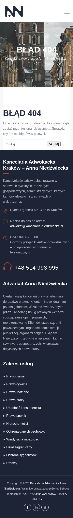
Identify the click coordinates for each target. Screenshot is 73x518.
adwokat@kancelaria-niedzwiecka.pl (36, 226)
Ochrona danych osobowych (26, 431)
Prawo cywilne (16, 384)
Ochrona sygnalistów (21, 455)
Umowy (11, 463)
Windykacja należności (23, 439)
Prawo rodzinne (17, 392)
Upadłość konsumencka (23, 408)
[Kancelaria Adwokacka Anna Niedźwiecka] (14, 11)
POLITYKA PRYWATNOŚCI (39, 493)
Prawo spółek (16, 415)
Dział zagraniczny (19, 447)
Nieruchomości (17, 423)
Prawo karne (15, 376)
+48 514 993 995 (36, 268)
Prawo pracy (15, 400)
